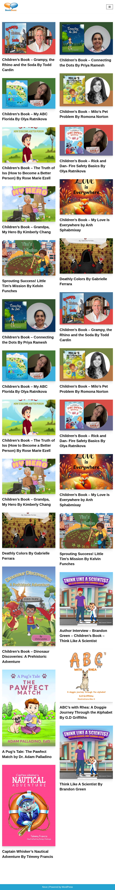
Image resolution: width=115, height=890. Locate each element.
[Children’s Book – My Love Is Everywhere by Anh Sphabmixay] (86, 197)
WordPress (67, 887)
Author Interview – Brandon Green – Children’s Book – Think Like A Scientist (83, 636)
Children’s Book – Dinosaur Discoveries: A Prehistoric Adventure (25, 656)
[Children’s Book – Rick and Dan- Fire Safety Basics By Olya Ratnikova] (86, 140)
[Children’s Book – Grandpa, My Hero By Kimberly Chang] (28, 204)
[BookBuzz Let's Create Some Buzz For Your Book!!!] (10, 7)
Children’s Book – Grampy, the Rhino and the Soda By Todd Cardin (28, 65)
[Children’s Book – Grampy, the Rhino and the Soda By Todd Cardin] (28, 38)
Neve (45, 887)
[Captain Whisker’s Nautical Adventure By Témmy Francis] (28, 805)
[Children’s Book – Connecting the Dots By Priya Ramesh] (86, 38)
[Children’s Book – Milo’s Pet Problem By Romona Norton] (86, 89)
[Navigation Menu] (109, 6)
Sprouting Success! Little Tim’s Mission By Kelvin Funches (24, 286)
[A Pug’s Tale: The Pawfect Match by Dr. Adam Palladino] (28, 708)
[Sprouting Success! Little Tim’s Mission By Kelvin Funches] (28, 257)
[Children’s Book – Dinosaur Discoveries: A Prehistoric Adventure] (28, 606)
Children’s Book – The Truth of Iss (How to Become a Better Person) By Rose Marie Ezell (28, 173)
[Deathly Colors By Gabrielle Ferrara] (86, 256)
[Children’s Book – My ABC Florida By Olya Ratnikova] (28, 93)
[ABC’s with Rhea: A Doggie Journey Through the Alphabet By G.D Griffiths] (86, 675)
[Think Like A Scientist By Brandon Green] (86, 752)
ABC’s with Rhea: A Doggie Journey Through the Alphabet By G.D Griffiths (86, 712)
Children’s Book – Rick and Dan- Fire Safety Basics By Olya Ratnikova (83, 166)
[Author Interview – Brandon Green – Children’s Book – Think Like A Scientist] (86, 598)
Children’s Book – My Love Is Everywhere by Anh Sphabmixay (85, 225)
